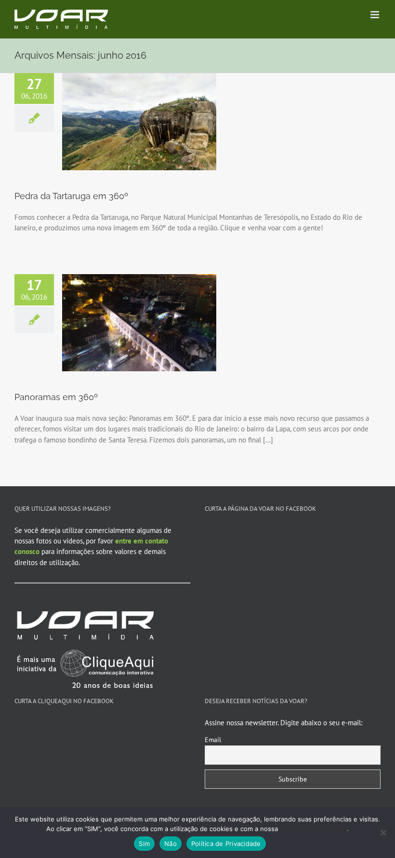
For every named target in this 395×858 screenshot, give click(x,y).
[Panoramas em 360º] (139, 322)
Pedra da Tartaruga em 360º (71, 196)
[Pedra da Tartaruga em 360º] (139, 121)
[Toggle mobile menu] (375, 15)
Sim (144, 843)
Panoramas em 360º (56, 397)
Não (170, 843)
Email (213, 739)
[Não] (383, 832)
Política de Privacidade (313, 829)
